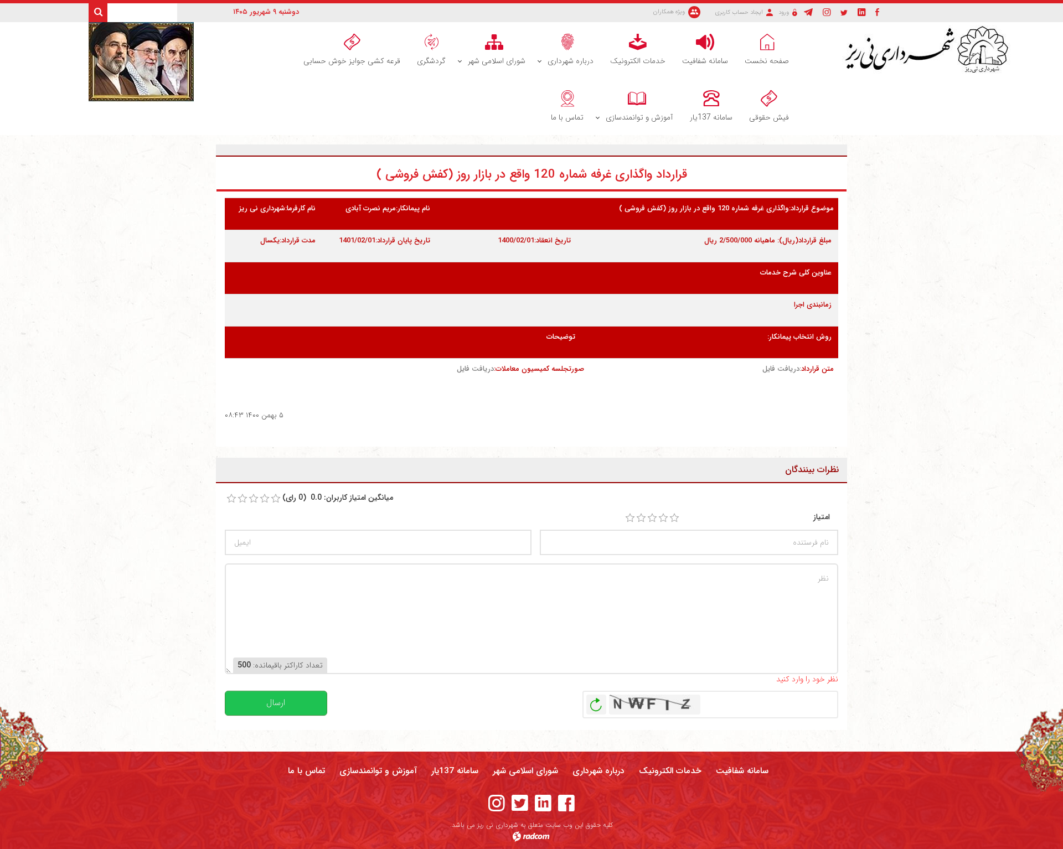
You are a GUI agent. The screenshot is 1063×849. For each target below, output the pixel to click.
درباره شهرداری (598, 771)
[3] (652, 518)
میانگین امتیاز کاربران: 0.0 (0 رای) (337, 498)
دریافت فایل (780, 369)
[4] (663, 518)
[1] (630, 518)
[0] (231, 499)
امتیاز (821, 517)
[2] (641, 518)
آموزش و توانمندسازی (378, 771)
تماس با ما (306, 771)
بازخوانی (596, 701)
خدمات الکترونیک (670, 771)
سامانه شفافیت (742, 771)
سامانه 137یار (454, 771)
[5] (674, 518)
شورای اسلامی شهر (525, 771)
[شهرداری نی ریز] (930, 50)
